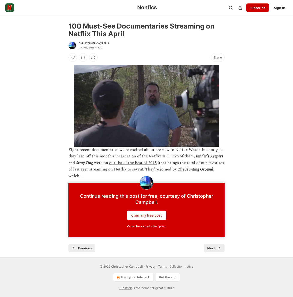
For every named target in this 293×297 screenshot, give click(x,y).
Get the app (167, 277)
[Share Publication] (240, 7)
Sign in (279, 8)
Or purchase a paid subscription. (146, 226)
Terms (162, 266)
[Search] (231, 7)
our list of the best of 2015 (133, 163)
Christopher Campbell (94, 43)
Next (211, 248)
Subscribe (258, 8)
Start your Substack (135, 277)
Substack (125, 288)
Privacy (150, 266)
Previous (85, 248)
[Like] (72, 57)
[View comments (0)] (83, 57)
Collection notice (181, 266)
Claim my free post (146, 215)
